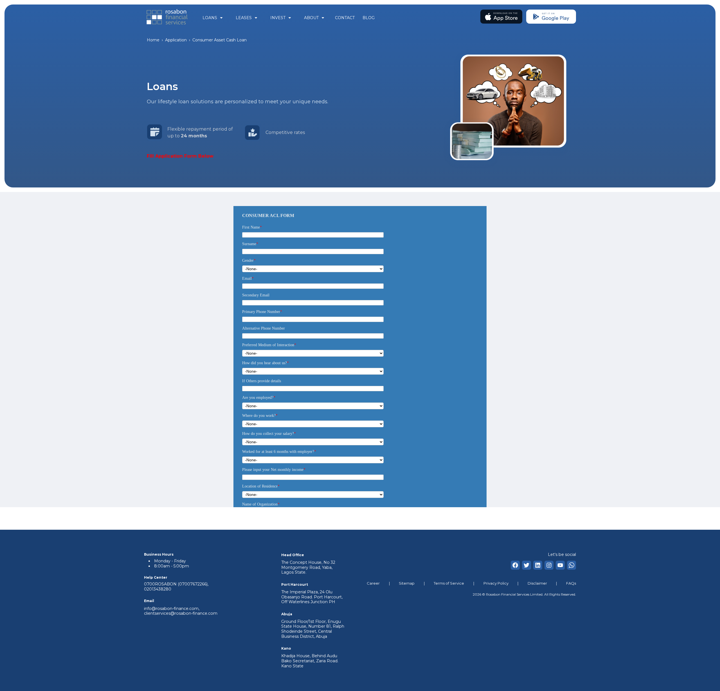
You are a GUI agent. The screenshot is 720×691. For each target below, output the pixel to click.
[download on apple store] (501, 18)
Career (373, 583)
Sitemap (407, 583)
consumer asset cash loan (219, 40)
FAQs (571, 583)
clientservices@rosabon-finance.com (180, 613)
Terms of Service (449, 583)
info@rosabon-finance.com (171, 608)
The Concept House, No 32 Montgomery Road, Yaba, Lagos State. (308, 567)
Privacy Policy (495, 583)
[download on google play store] (551, 18)
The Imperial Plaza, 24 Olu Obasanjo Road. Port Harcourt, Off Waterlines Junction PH (312, 596)
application (176, 40)
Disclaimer (537, 583)
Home (153, 40)
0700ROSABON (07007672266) (176, 584)
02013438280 (157, 589)
